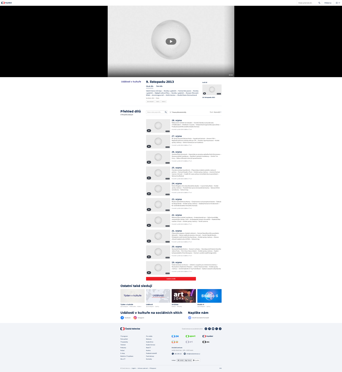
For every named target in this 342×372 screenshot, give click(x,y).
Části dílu (159, 86)
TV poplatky (124, 342)
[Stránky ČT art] (189, 342)
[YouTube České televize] (213, 328)
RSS (221, 368)
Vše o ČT (122, 359)
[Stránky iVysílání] (208, 337)
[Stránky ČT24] (175, 337)
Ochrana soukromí (143, 368)
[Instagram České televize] (205, 328)
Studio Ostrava (150, 345)
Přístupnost (153, 368)
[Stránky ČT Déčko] (175, 342)
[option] (180, 360)
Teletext (123, 345)
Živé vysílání (124, 339)
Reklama (148, 339)
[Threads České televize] (220, 328)
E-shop (122, 353)
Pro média (149, 336)
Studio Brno (149, 342)
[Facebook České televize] (209, 328)
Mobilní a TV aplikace (126, 356)
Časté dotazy (150, 356)
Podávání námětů (151, 353)
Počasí (122, 350)
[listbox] (188, 360)
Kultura (164, 101)
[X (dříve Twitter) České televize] (216, 328)
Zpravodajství (150, 101)
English (134, 368)
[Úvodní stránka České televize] (130, 328)
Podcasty (123, 347)
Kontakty (149, 359)
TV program (124, 336)
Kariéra (148, 350)
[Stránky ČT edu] (206, 342)
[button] (171, 41)
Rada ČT (148, 347)
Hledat (319, 2)
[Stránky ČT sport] (190, 337)
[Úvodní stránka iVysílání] (8, 3)
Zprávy (158, 101)
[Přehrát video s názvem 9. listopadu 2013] (171, 41)
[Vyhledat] (165, 112)
